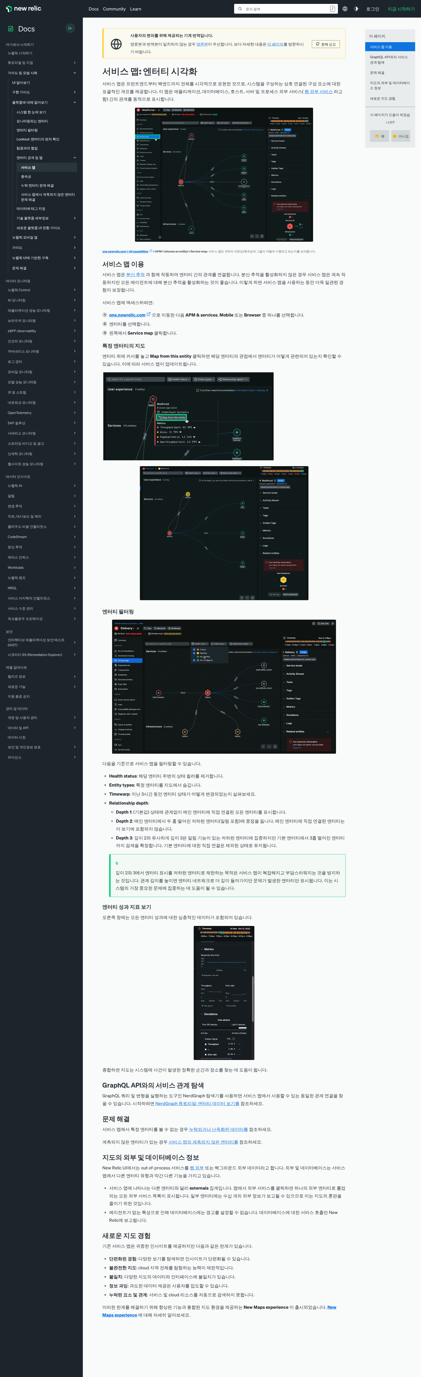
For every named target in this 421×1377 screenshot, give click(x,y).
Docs (94, 8)
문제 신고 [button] (328, 44)
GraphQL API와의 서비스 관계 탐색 (389, 59)
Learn (135, 8)
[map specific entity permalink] (148, 345)
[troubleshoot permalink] (133, 1118)
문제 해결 (377, 72)
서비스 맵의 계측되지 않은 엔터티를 (203, 1142)
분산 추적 (135, 274)
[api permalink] (207, 1085)
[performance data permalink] (154, 907)
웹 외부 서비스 (319, 91)
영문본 (202, 44)
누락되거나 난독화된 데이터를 (218, 1129)
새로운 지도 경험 (382, 98)
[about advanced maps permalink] (154, 1235)
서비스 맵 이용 (381, 46)
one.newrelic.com (127, 315)
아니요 (400, 136)
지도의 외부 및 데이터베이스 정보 (390, 85)
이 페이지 (275, 44)
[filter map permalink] (137, 611)
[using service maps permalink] (147, 264)
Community (114, 8)
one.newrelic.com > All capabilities (125, 251)
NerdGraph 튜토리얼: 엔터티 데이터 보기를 (197, 1103)
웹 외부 (197, 1167)
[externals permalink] (203, 1157)
